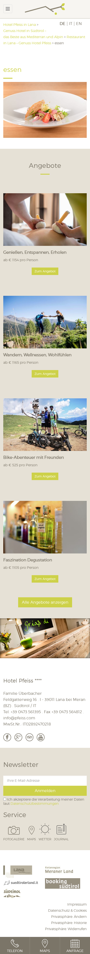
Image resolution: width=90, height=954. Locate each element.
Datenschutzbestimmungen (34, 804)
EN (79, 24)
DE (62, 24)
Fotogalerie (13, 839)
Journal (61, 839)
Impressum (77, 904)
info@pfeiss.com (19, 718)
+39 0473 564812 (67, 711)
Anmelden (45, 790)
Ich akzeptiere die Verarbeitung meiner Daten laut (43, 801)
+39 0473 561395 (26, 711)
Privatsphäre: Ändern (69, 917)
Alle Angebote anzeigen (45, 602)
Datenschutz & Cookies (67, 910)
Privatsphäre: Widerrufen (66, 929)
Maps (31, 839)
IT (70, 24)
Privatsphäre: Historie (69, 923)
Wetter (45, 839)
